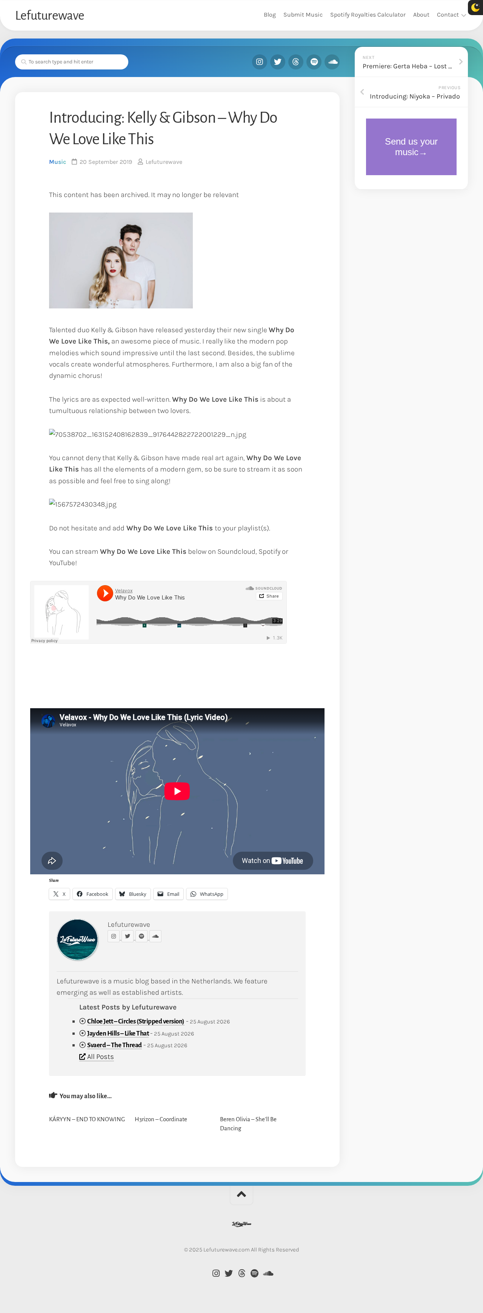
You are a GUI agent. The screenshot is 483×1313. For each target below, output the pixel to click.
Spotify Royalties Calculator (368, 14)
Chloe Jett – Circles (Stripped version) (136, 1021)
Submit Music (303, 14)
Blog (270, 14)
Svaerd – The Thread (114, 1045)
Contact (448, 14)
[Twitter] (277, 61)
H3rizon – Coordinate (161, 1119)
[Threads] (295, 61)
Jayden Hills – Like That (118, 1033)
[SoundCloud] (332, 61)
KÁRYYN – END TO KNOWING (87, 1119)
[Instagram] (259, 61)
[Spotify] (313, 61)
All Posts (100, 1057)
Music (57, 161)
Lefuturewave (49, 15)
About (421, 14)
